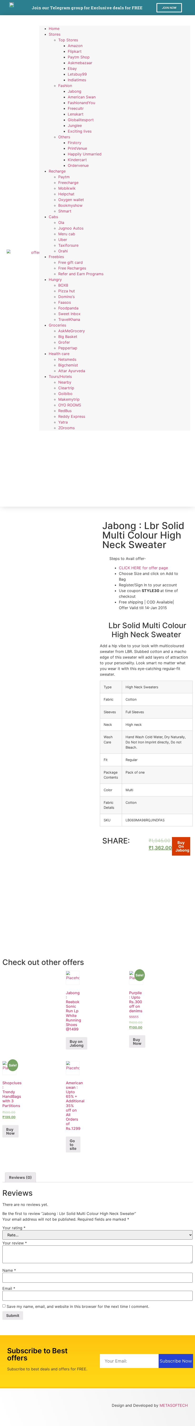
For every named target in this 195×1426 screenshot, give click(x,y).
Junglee (75, 125)
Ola (61, 222)
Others (64, 137)
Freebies (56, 256)
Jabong (74, 91)
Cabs (53, 216)
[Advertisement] (114, 466)
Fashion (65, 85)
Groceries (57, 325)
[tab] (20, 1177)
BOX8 (63, 285)
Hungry (55, 279)
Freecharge (68, 182)
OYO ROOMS (69, 405)
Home (54, 28)
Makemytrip (69, 399)
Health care (59, 353)
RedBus (65, 410)
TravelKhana (69, 319)
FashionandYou (81, 102)
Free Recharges (72, 268)
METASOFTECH (174, 1405)
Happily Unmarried (85, 154)
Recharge (57, 171)
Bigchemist (68, 365)
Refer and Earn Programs (80, 273)
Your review (14, 1243)
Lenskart (75, 114)
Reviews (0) (20, 1177)
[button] (169, 7)
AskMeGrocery (71, 330)
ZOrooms (66, 427)
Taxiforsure (68, 245)
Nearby (64, 382)
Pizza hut (66, 291)
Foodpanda (68, 308)
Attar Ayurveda (71, 370)
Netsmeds (67, 359)
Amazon (75, 45)
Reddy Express (71, 416)
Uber (62, 239)
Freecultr (76, 108)
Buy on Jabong (182, 846)
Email (8, 1288)
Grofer (64, 342)
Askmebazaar (80, 62)
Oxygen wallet (71, 199)
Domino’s (66, 296)
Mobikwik (67, 188)
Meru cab (66, 233)
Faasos (64, 302)
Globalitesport (81, 119)
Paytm (64, 176)
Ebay (72, 68)
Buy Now (137, 1041)
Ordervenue (78, 165)
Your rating (13, 1228)
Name (9, 1270)
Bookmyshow (70, 205)
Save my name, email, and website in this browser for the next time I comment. (78, 1306)
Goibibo (65, 393)
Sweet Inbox (69, 313)
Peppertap (67, 348)
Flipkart (75, 51)
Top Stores (68, 40)
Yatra (63, 422)
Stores (54, 34)
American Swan (82, 97)
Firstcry (74, 142)
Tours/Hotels (60, 376)
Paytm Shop (79, 57)
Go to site (73, 1144)
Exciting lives (80, 131)
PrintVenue (77, 148)
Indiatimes (77, 79)
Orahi (63, 251)
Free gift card (70, 262)
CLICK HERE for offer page (143, 567)
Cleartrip (66, 387)
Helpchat (66, 194)
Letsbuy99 (77, 74)
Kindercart (77, 159)
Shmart (64, 211)
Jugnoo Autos (70, 228)
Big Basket (67, 336)
